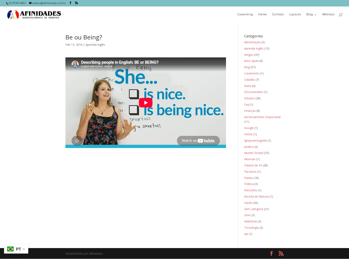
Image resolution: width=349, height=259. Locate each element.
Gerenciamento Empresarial (262, 117)
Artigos (248, 55)
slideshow (250, 221)
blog (247, 67)
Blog (309, 14)
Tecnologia (251, 227)
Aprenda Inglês (95, 45)
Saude (248, 203)
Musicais (249, 159)
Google (249, 128)
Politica (249, 184)
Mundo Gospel (253, 153)
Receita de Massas (256, 196)
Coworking (245, 14)
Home (262, 14)
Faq (246, 104)
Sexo (247, 215)
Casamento (251, 73)
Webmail (328, 14)
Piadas (248, 178)
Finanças (250, 111)
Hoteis (248, 134)
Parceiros (250, 171)
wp (246, 234)
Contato (278, 14)
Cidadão (249, 79)
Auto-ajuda (251, 61)
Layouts (295, 14)
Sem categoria (253, 209)
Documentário (253, 92)
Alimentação (252, 42)
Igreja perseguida (255, 140)
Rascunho (250, 190)
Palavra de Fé (253, 165)
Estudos (249, 98)
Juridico (249, 147)
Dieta (247, 86)
